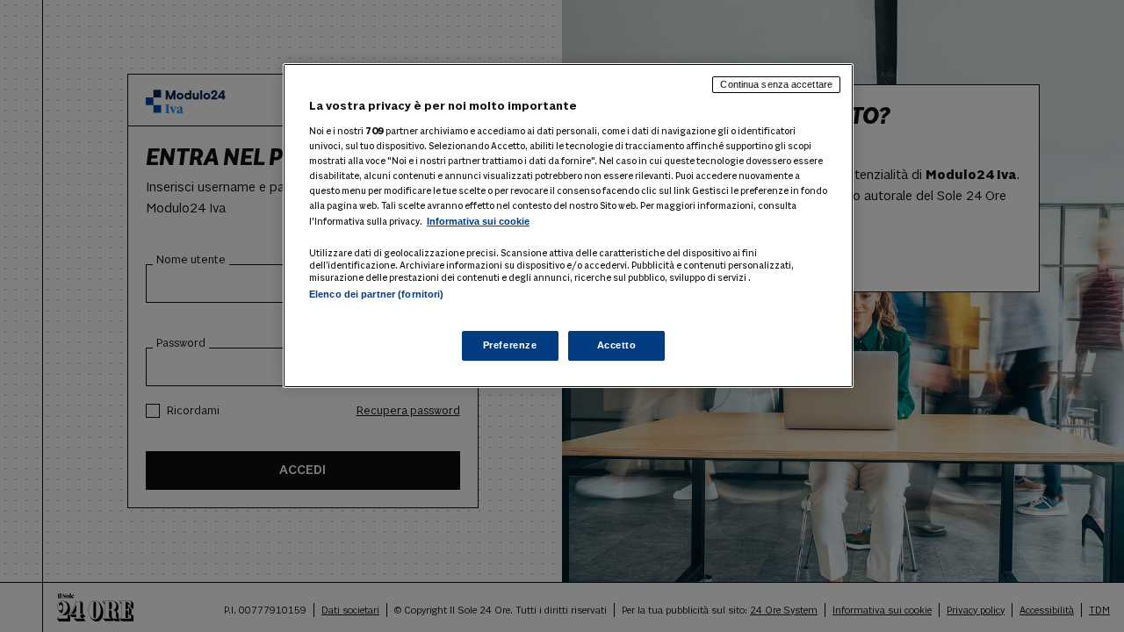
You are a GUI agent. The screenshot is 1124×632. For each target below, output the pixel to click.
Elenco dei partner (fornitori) (376, 294)
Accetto (617, 345)
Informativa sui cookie (478, 221)
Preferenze (510, 345)
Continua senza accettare (776, 84)
